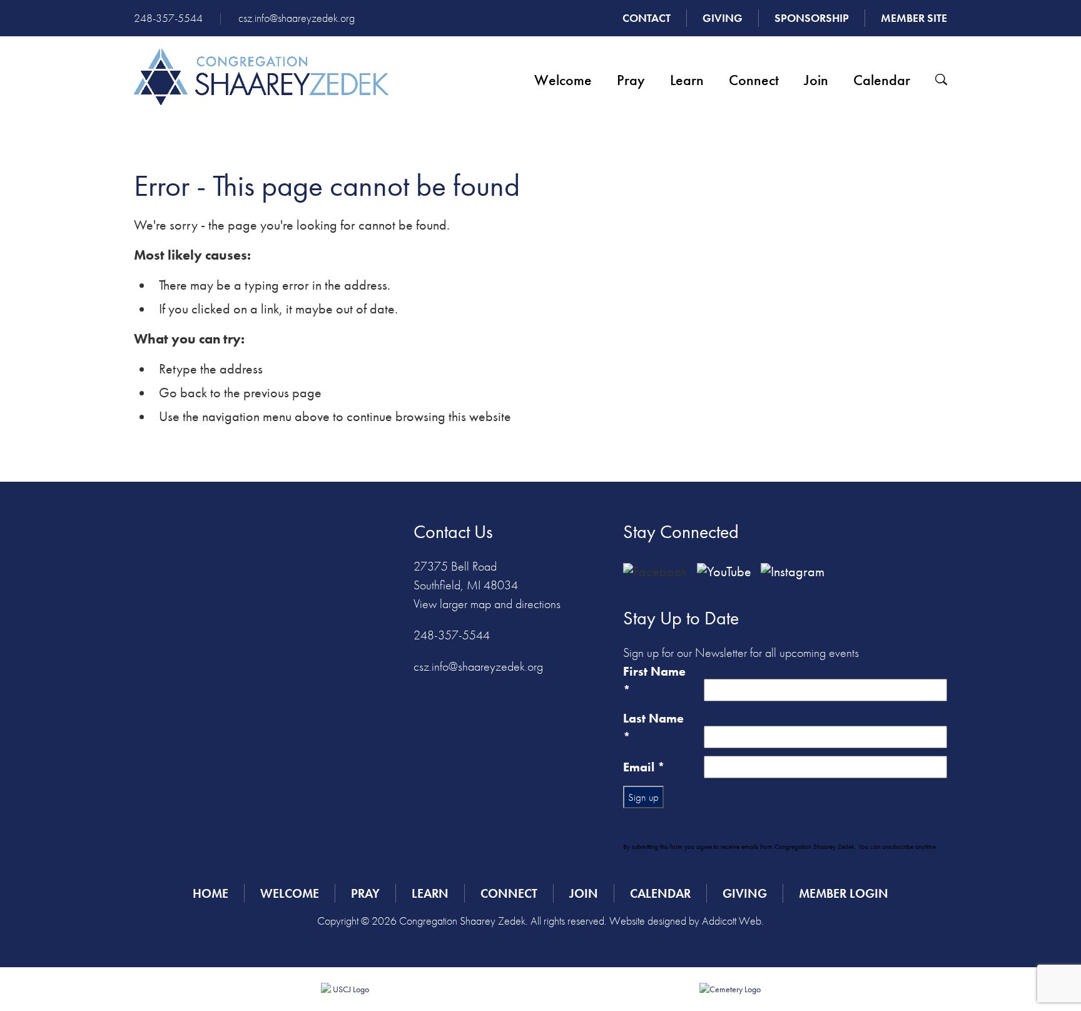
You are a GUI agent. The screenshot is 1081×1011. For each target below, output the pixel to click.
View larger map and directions (487, 604)
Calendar (881, 79)
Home (210, 893)
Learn (687, 79)
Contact (646, 18)
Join (816, 79)
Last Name (653, 727)
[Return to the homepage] (261, 77)
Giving (723, 18)
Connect (754, 79)
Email (644, 767)
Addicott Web (731, 920)
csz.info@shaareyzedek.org (296, 18)
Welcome (563, 79)
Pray (631, 79)
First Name (654, 680)
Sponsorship (811, 18)
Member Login (843, 893)
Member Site (914, 18)
